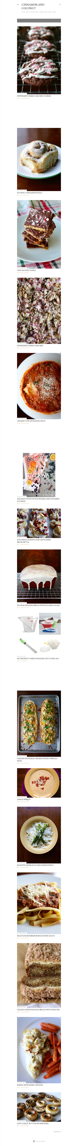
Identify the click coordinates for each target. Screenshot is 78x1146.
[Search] (60, 4)
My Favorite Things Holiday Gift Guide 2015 (38, 658)
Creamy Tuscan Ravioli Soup (31, 421)
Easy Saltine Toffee (26, 270)
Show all (57, 20)
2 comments (24, 660)
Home (23, 12)
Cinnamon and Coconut (33, 6)
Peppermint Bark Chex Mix (30, 345)
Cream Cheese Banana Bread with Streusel (38, 1009)
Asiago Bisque (23, 799)
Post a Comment (25, 98)
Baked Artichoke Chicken (30, 1085)
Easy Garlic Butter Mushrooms (33, 1123)
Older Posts (57, 1132)
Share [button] (18, 98)
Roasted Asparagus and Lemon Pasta (35, 865)
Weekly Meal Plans (45, 12)
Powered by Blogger (40, 1141)
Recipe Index (35, 12)
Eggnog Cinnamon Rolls (29, 193)
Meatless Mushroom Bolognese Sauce (36, 936)
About (28, 12)
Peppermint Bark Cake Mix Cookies (34, 96)
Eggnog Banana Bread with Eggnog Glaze (38, 605)
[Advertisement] (39, 113)
